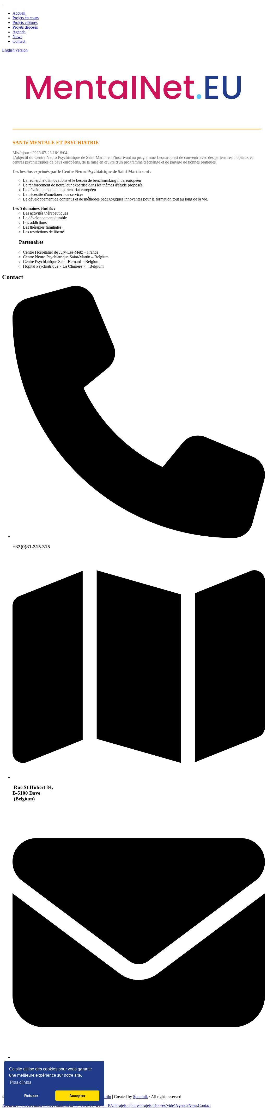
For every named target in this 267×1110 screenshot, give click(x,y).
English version (15, 50)
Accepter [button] (77, 1096)
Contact (19, 41)
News (17, 36)
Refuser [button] (31, 1096)
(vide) (170, 1105)
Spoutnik (140, 1096)
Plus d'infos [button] (20, 1082)
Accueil (19, 13)
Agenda (19, 32)
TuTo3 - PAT (104, 1105)
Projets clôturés (25, 22)
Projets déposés (25, 27)
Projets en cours (26, 18)
